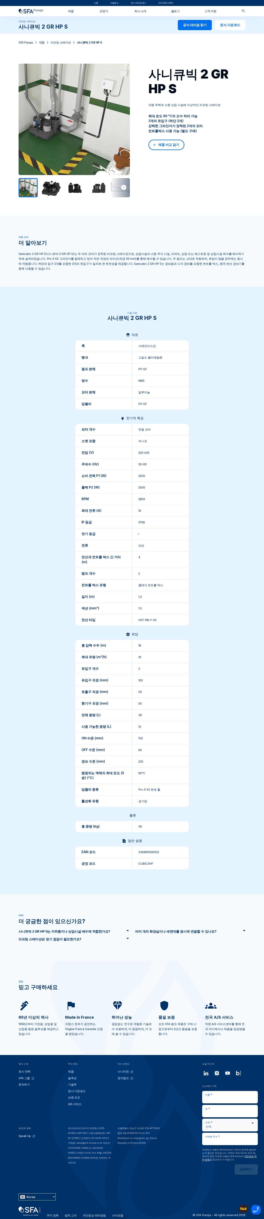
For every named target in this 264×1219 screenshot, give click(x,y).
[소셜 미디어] (206, 1073)
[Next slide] (124, 188)
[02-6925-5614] (256, 1213)
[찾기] (243, 11)
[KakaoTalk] (243, 1213)
